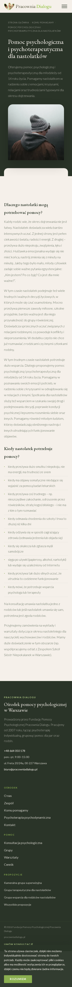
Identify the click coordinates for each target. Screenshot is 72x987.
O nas (8, 795)
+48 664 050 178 (14, 750)
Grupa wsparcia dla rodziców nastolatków (30, 897)
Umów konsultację (18, 944)
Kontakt (9, 825)
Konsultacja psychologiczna (23, 843)
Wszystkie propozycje (17, 904)
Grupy (8, 850)
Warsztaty (11, 857)
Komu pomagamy (43, 22)
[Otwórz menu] (64, 6)
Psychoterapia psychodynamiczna (27, 817)
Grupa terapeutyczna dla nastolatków (27, 890)
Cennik (9, 864)
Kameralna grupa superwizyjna (23, 882)
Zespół (9, 803)
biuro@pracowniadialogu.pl (20, 769)
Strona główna (18, 22)
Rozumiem (18, 979)
